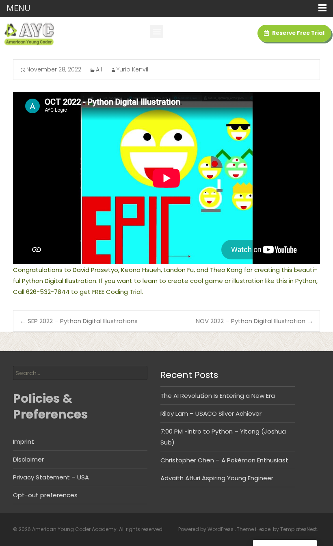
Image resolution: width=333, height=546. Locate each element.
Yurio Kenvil (132, 69)
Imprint (23, 441)
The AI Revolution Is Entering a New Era (217, 395)
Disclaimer (28, 459)
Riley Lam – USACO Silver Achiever (211, 413)
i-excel (264, 529)
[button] (156, 31)
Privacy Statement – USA (51, 477)
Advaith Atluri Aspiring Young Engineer (216, 478)
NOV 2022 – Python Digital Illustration (254, 321)
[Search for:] (80, 373)
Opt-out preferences (45, 495)
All (99, 69)
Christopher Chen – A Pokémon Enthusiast (224, 460)
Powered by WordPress (206, 529)
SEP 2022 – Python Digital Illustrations (79, 321)
